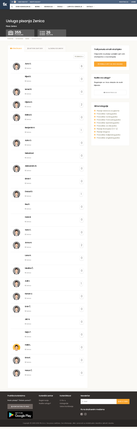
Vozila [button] (60, 7)
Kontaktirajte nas (21, 406)
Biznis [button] (37, 7)
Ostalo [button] (90, 7)
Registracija (123, 2)
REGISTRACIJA (111, 92)
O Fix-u (63, 400)
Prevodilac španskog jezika (108, 123)
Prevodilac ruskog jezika (107, 114)
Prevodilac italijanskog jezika (108, 135)
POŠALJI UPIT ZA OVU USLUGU (111, 64)
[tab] (16, 48)
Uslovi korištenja (66, 406)
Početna (10, 39)
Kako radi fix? (23, 2)
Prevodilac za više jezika (107, 126)
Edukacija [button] (48, 7)
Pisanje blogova (103, 132)
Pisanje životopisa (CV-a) (107, 129)
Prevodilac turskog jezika (107, 117)
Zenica (79, 56)
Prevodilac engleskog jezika (108, 138)
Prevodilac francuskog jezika (109, 120)
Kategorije (19, 39)
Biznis (27, 39)
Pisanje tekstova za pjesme (108, 111)
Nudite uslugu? (35, 2)
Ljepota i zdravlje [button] (74, 7)
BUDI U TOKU (123, 401)
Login (133, 2)
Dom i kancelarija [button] (23, 7)
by (12, 2)
